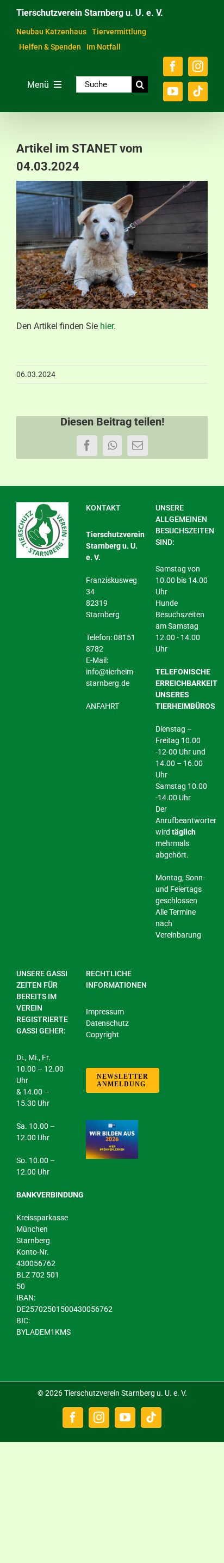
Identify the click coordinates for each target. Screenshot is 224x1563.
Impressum (105, 1011)
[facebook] (173, 66)
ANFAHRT (102, 706)
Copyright (102, 1034)
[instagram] (198, 66)
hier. (108, 326)
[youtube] (173, 91)
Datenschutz (107, 1023)
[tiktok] (198, 91)
